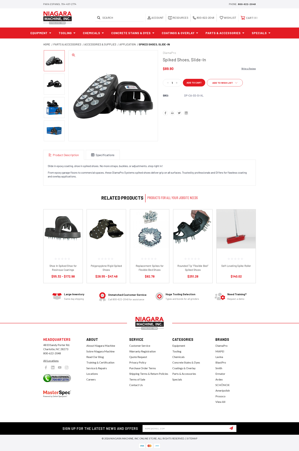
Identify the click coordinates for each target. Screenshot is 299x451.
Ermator (220, 373)
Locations (92, 373)
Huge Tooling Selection (180, 294)
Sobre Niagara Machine (100, 351)
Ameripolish (222, 390)
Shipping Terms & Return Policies (148, 373)
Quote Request (138, 356)
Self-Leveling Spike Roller (236, 265)
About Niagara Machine (100, 345)
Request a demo (235, 298)
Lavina (219, 356)
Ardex (219, 379)
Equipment (39, 33)
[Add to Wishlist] (75, 225)
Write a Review (248, 68)
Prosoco (220, 396)
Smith (218, 368)
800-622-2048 (247, 4)
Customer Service (139, 345)
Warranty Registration (142, 351)
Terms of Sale (137, 379)
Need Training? (237, 294)
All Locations (51, 360)
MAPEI (219, 351)
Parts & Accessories (223, 33)
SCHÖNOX (222, 385)
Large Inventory (74, 294)
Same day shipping (74, 298)
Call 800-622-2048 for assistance (126, 299)
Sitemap (192, 438)
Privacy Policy (137, 362)
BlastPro (220, 362)
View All (220, 401)
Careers (91, 379)
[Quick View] (75, 216)
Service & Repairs (96, 368)
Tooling (65, 33)
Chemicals (91, 33)
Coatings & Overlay (178, 33)
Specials (259, 33)
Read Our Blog (95, 356)
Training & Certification (100, 362)
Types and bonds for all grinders (182, 298)
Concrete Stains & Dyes (131, 33)
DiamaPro (221, 345)
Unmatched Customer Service (127, 294)
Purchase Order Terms (142, 368)
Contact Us (136, 385)
